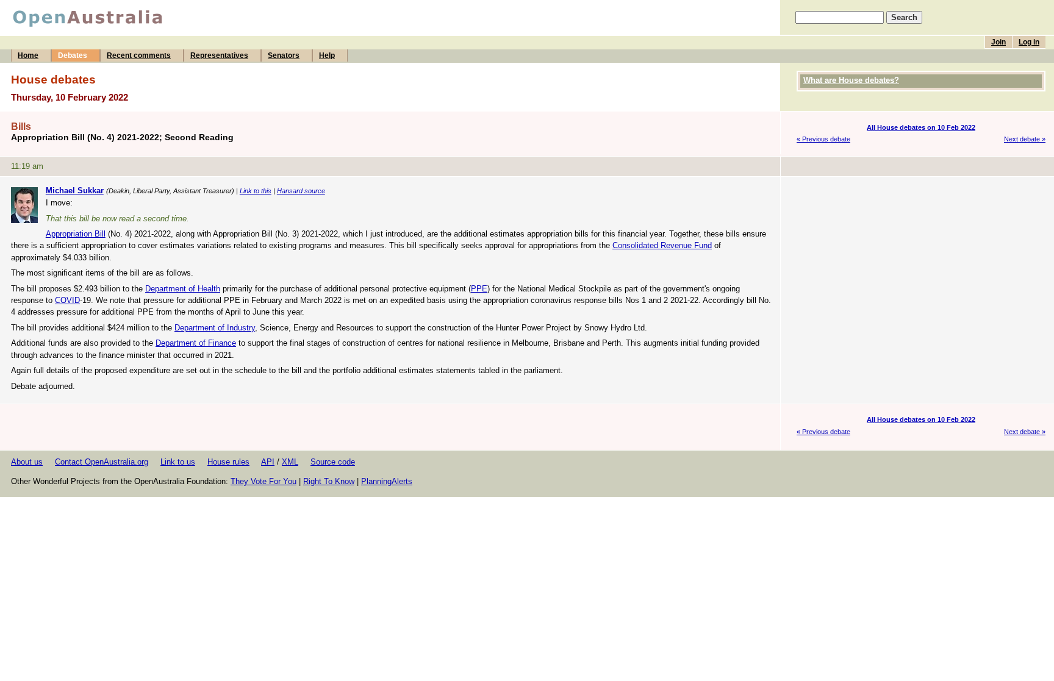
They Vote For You (263, 481)
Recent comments (139, 55)
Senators (283, 55)
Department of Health (182, 288)
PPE (479, 288)
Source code (332, 461)
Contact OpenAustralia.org (101, 461)
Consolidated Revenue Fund (662, 245)
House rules (228, 461)
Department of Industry (214, 327)
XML (290, 461)
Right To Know (328, 481)
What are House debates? (851, 80)
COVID (67, 300)
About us (27, 461)
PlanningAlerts (386, 481)
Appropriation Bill (76, 233)
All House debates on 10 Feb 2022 (921, 127)
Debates (72, 55)
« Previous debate (823, 139)
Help (327, 55)
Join (998, 42)
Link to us (177, 461)
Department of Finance (196, 343)
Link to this (255, 190)
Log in (1029, 42)
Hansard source (301, 190)
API (267, 461)
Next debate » (1024, 139)
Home (28, 55)
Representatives (219, 55)
